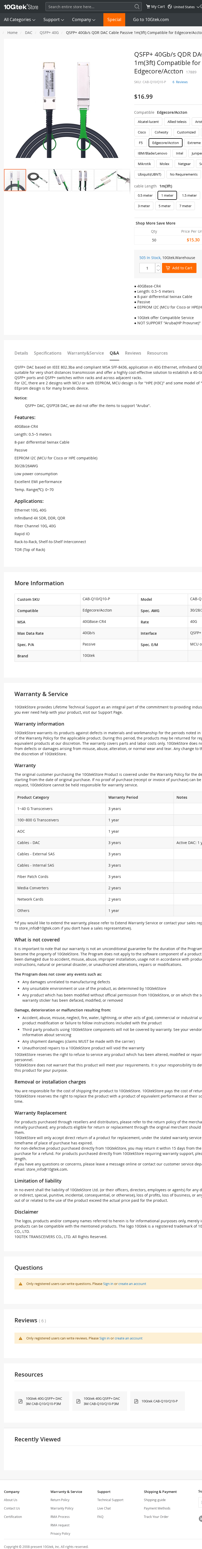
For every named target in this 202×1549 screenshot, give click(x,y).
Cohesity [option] (161, 132)
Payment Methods (157, 1508)
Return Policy (59, 1500)
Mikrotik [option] (144, 163)
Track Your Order (156, 1517)
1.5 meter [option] (189, 195)
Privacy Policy (60, 1533)
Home (12, 32)
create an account (132, 1283)
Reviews (133, 353)
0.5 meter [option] (145, 195)
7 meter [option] (185, 205)
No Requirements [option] (184, 174)
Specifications (48, 353)
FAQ (100, 1517)
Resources (157, 353)
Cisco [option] (142, 132)
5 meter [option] (165, 205)
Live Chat (104, 1508)
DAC (28, 32)
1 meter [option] (167, 195)
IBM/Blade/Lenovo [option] (152, 153)
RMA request (59, 1525)
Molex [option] (164, 163)
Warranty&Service (85, 353)
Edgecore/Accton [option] (165, 142)
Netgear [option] (184, 163)
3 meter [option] (144, 205)
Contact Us (12, 1508)
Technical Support (110, 1500)
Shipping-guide (155, 1500)
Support (51, 19)
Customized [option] (186, 132)
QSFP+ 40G (49, 32)
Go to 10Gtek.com (151, 19)
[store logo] (21, 6)
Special (114, 19)
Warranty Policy (61, 1508)
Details (21, 353)
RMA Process (60, 1517)
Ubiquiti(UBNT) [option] (149, 174)
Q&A (114, 353)
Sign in (108, 1283)
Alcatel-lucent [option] (148, 121)
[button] (38, 180)
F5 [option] (141, 142)
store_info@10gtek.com (39, 928)
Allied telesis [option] (177, 121)
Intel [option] (179, 153)
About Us (10, 1500)
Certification (13, 1517)
